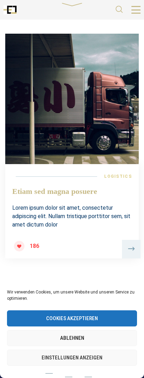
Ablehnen (72, 338)
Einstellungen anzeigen (72, 358)
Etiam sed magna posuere (54, 191)
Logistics (118, 176)
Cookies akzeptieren (72, 318)
